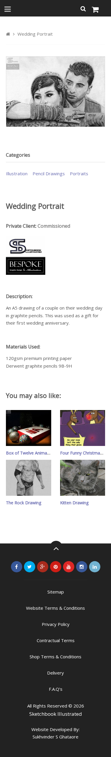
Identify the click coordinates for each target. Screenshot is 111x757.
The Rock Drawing (23, 502)
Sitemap (55, 592)
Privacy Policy (56, 624)
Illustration (17, 173)
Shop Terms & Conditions (55, 657)
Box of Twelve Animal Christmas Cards (43, 453)
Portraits (79, 173)
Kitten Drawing (74, 502)
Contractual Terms (56, 640)
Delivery (55, 673)
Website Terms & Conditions (55, 608)
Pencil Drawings (49, 173)
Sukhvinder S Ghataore (55, 737)
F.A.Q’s (55, 689)
